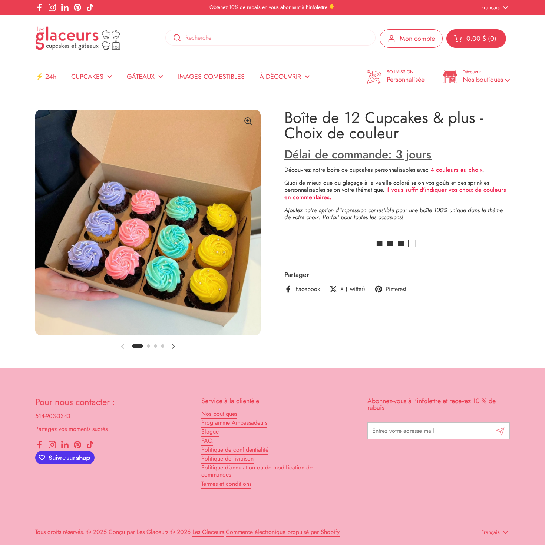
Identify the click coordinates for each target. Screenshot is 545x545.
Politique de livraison (227, 458)
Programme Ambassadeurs (234, 422)
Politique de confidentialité (234, 449)
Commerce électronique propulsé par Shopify (283, 532)
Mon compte (417, 38)
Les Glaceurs (208, 532)
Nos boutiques (219, 413)
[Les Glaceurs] (77, 38)
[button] (476, 77)
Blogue (210, 431)
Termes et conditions (226, 483)
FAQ (207, 441)
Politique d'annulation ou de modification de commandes (257, 471)
